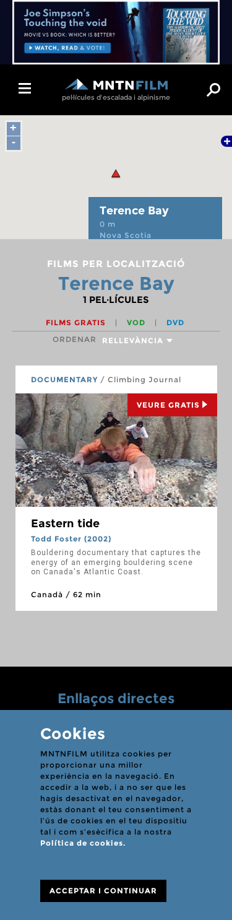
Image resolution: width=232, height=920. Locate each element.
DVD (175, 322)
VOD (137, 322)
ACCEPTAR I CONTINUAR (103, 890)
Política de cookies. (83, 843)
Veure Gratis (168, 405)
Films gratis (77, 322)
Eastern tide (65, 523)
